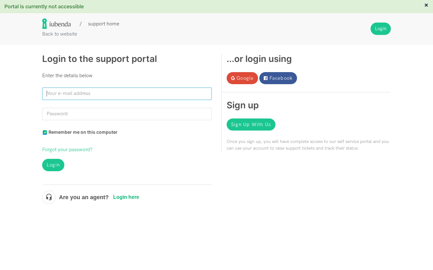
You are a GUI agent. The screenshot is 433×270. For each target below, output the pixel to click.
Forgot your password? (67, 150)
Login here (126, 197)
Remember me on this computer (83, 132)
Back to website (59, 34)
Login (53, 165)
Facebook (281, 78)
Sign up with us (251, 124)
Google (245, 78)
